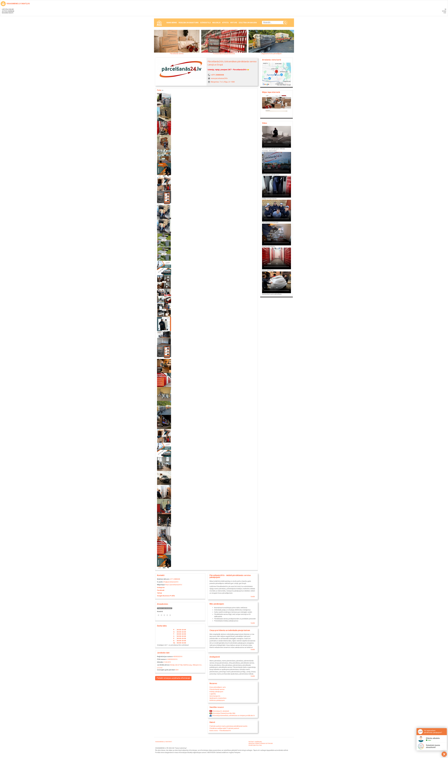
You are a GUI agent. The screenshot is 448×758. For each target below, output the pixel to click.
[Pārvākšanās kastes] (164, 100)
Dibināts (160, 662)
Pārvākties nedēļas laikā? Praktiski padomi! (224, 728)
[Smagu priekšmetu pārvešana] (164, 548)
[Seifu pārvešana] (164, 212)
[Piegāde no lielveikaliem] (164, 352)
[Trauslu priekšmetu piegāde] (164, 114)
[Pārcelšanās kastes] (164, 436)
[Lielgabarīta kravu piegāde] (164, 408)
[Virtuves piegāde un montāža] (164, 394)
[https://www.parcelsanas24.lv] (276, 106)
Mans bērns (171, 23)
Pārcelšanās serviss (177, 53)
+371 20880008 (217, 75)
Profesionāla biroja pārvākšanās (224, 53)
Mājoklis (216, 23)
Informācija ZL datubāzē (220, 711)
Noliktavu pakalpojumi (217, 700)
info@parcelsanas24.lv (170, 582)
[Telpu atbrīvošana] (164, 282)
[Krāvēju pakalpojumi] (164, 324)
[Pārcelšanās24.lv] (164, 478)
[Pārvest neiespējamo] (164, 226)
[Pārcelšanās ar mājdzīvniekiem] (164, 506)
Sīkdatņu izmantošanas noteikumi (260, 743)
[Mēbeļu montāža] (164, 450)
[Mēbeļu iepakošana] (164, 464)
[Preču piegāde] (164, 422)
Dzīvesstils (205, 23)
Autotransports (215, 696)
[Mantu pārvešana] (164, 520)
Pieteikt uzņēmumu (255, 741)
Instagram (161, 587)
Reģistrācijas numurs (165, 656)
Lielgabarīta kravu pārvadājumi (271, 53)
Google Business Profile (166, 596)
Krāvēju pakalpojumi (216, 691)
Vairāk (253, 596)
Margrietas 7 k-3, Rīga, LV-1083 (223, 82)
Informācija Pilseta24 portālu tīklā (223, 713)
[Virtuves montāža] (164, 156)
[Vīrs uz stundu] (164, 170)
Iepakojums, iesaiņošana (218, 698)
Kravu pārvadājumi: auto (218, 687)
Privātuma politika (255, 745)
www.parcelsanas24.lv (219, 78)
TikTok (159, 593)
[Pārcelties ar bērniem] (164, 128)
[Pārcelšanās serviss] (164, 254)
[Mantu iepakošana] (164, 310)
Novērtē (160, 611)
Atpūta (225, 23)
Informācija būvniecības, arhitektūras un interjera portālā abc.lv (233, 715)
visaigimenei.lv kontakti (163, 741)
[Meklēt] (285, 22)
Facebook (160, 590)
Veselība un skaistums (188, 23)
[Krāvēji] (164, 492)
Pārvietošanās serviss (217, 689)
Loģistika (213, 694)
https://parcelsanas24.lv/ (173, 585)
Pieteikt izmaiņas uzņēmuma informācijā (173, 678)
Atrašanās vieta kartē (271, 60)
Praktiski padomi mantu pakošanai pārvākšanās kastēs (228, 726)
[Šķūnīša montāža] (164, 240)
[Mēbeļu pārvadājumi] (164, 142)
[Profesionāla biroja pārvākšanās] (164, 198)
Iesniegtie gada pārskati (166, 670)
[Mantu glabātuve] (164, 380)
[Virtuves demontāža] (164, 338)
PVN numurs (161, 659)
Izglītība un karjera (248, 23)
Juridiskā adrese (163, 665)
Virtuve (233, 23)
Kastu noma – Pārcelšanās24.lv (220, 730)
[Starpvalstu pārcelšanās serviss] (164, 268)
